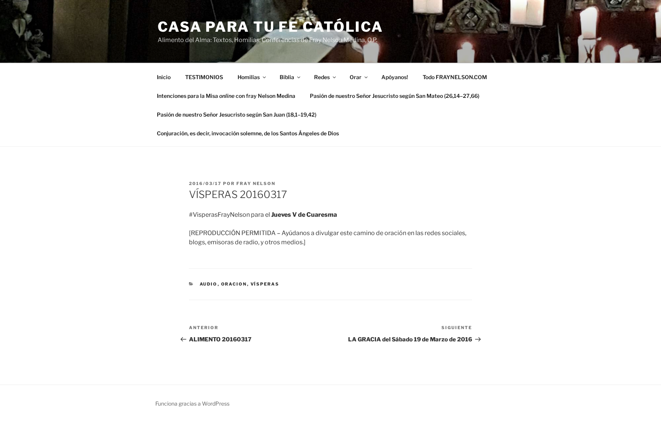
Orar (355, 77)
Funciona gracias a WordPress (192, 403)
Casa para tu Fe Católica (270, 26)
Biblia (287, 77)
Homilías (249, 77)
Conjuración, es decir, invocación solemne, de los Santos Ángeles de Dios (248, 133)
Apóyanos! (394, 77)
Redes (322, 77)
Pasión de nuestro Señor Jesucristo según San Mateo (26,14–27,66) (394, 96)
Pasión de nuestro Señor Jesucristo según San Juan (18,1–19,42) (236, 114)
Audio (209, 284)
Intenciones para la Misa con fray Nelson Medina (226, 96)
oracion (234, 284)
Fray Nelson (255, 183)
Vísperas (265, 284)
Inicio (164, 77)
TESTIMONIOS (204, 77)
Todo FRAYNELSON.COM (455, 77)
